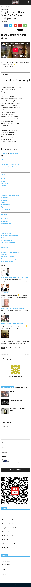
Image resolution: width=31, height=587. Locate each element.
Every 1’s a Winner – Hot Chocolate (11, 528)
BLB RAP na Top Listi (17, 392)
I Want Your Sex (6, 532)
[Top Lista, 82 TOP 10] (5, 402)
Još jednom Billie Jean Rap (9, 544)
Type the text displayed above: (17, 462)
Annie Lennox (22, 347)
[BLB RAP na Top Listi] (5, 394)
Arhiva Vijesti (5, 559)
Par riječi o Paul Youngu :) (23, 357)
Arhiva (3, 350)
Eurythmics (4, 292)
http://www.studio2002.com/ (15, 378)
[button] (28, 2)
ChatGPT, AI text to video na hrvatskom (12, 308)
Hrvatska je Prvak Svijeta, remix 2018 (12, 323)
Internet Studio (6, 567)
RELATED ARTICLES (7, 387)
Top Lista (4, 574)
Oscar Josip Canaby (15, 376)
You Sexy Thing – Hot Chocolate (10, 540)
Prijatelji (4, 569)
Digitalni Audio (6, 561)
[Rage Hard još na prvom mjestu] (5, 411)
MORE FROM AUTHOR (21, 387)
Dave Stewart (10, 350)
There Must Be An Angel (20, 350)
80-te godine (9, 347)
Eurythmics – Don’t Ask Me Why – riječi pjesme (15, 277)
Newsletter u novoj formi (8, 339)
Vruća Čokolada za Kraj (8, 524)
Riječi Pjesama (4, 9)
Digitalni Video (6, 564)
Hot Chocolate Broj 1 (7, 536)
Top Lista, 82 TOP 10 (17, 400)
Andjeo (15, 347)
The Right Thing (6, 548)
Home (2, 6)
